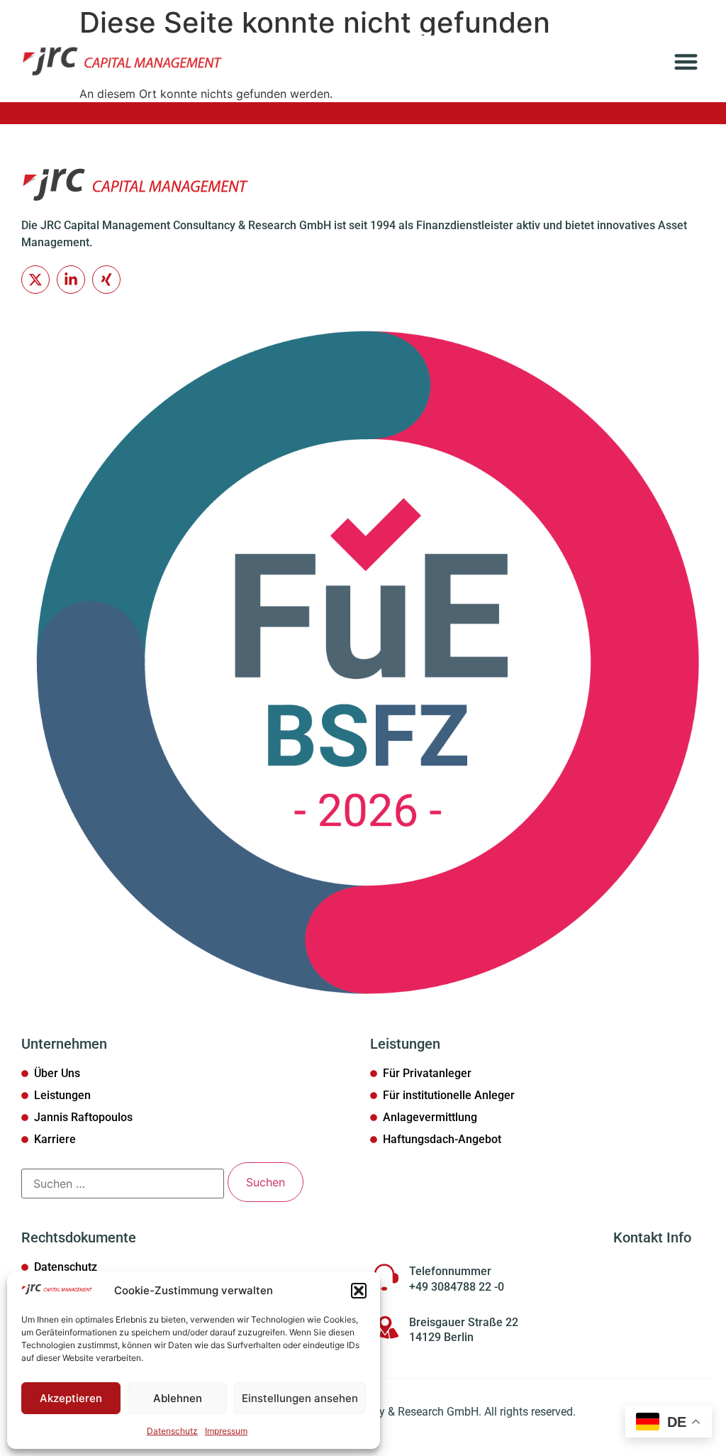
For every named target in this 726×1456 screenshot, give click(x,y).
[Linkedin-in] (71, 279)
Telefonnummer (450, 1271)
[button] (359, 1291)
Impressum (226, 1430)
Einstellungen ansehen (300, 1398)
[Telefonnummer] (384, 1277)
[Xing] (106, 279)
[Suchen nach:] (122, 1183)
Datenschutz (172, 1430)
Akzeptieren (71, 1398)
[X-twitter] (35, 279)
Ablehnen (177, 1398)
